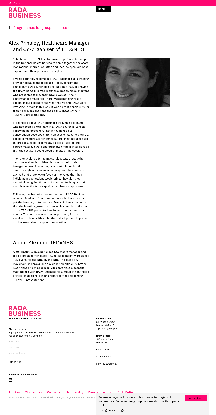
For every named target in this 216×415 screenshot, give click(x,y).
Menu (101, 8)
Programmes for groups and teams (42, 28)
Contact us (54, 392)
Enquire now (102, 349)
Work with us (33, 392)
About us (14, 392)
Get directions (103, 357)
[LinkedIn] (10, 380)
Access (107, 392)
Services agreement (106, 364)
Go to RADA (125, 392)
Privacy (93, 392)
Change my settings (111, 410)
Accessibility (74, 392)
